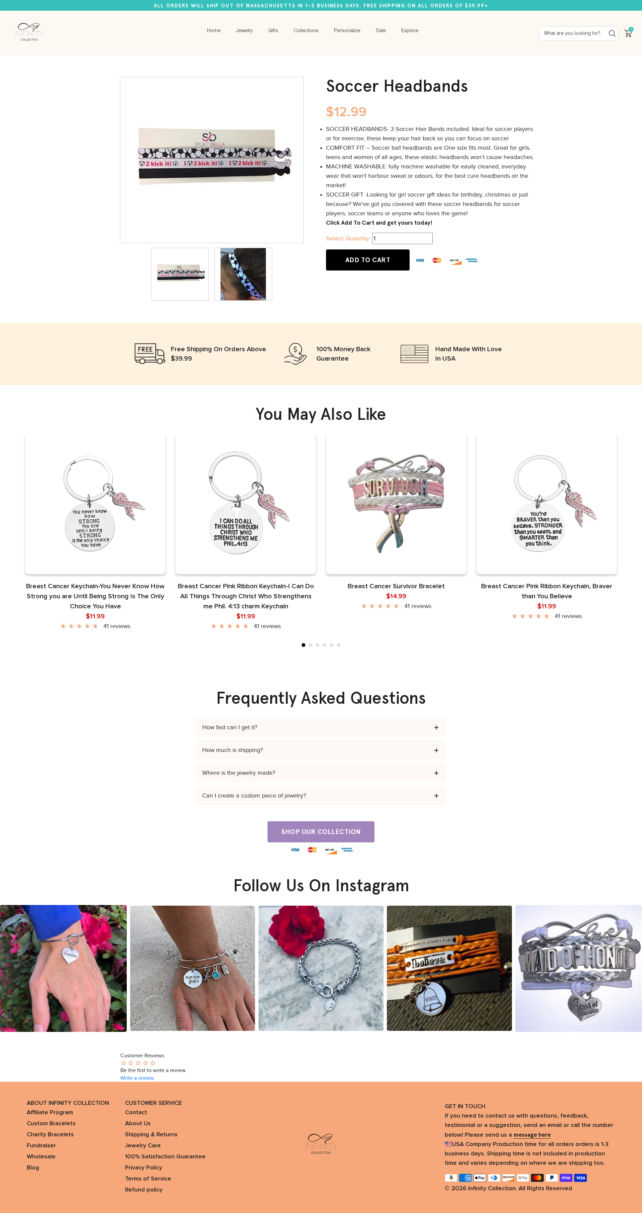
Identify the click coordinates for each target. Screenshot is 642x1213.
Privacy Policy (143, 1168)
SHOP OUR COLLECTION (321, 832)
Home (214, 30)
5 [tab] (331, 645)
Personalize (347, 30)
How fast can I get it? (229, 727)
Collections (306, 30)
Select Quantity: (348, 239)
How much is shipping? (232, 750)
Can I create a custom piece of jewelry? (254, 795)
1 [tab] (303, 645)
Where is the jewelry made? (238, 772)
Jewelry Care (143, 1146)
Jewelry (244, 30)
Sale (381, 30)
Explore (409, 30)
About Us (138, 1124)
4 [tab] (324, 645)
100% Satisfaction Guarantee (165, 1157)
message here (532, 1134)
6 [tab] (338, 645)
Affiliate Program (50, 1113)
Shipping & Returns (151, 1135)
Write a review (137, 1078)
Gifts (273, 30)
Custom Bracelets (51, 1124)
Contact (136, 1113)
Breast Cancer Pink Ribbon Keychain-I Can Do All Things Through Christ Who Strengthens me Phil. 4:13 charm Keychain (246, 596)
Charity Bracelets (50, 1135)
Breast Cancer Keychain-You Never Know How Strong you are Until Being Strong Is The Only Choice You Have (95, 596)
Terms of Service (148, 1179)
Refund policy (144, 1190)
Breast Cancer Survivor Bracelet (396, 586)
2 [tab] (310, 645)
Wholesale (41, 1157)
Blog (33, 1168)
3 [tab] (317, 645)
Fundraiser (41, 1146)
